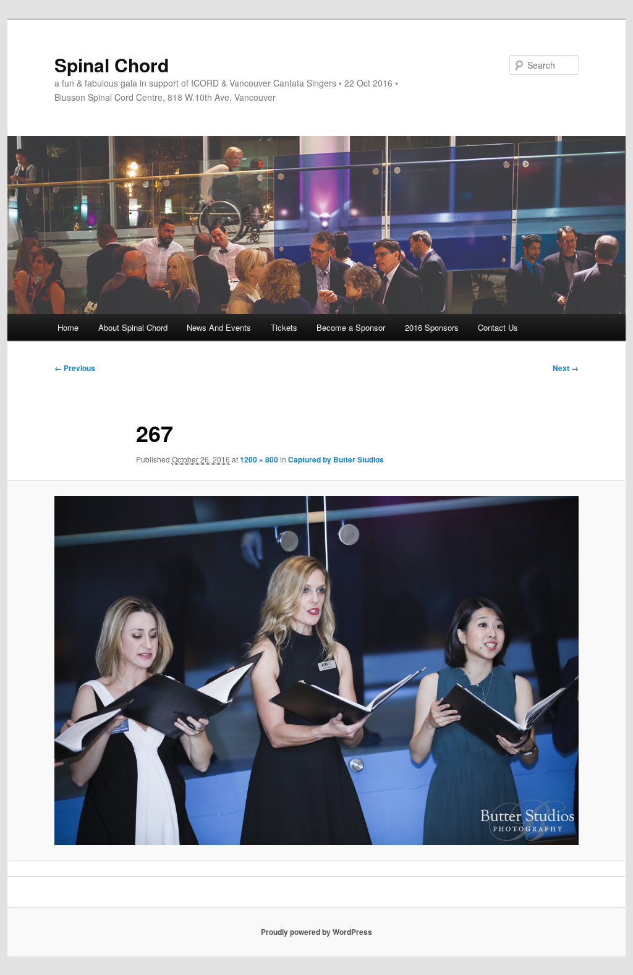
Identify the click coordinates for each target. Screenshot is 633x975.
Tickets (284, 327)
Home (68, 327)
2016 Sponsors (432, 327)
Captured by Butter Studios (336, 459)
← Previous (74, 367)
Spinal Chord (111, 64)
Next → (566, 367)
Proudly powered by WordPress (316, 931)
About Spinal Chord (133, 327)
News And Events (219, 327)
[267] (316, 670)
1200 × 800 (259, 459)
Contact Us (498, 327)
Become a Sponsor (350, 327)
